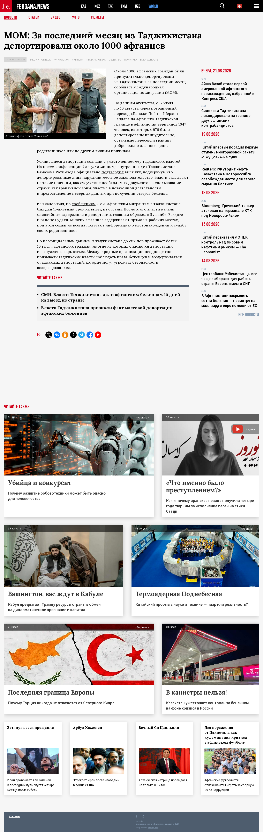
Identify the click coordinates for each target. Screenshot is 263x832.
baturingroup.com (163, 824)
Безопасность (149, 59)
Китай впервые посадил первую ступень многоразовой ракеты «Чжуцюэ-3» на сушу (229, 152)
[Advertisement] (131, 373)
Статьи (34, 17)
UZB (137, 6)
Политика (130, 59)
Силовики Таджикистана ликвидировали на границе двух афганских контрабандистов (225, 118)
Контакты (14, 816)
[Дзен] (73, 334)
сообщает (123, 87)
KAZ (83, 6)
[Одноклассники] (65, 334)
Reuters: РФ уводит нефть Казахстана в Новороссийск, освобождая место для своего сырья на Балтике (228, 176)
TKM (124, 6)
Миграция (77, 59)
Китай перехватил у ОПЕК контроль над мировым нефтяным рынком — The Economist (224, 244)
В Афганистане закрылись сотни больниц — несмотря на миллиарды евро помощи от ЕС (229, 300)
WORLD (153, 6)
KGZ (97, 6)
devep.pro (153, 827)
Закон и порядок (40, 59)
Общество (115, 59)
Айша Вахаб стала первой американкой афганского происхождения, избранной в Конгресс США (227, 91)
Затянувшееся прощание (30, 727)
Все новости (248, 315)
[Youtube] (98, 334)
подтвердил (113, 172)
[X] (48, 334)
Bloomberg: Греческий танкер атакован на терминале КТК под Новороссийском (227, 210)
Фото (76, 17)
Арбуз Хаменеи (87, 727)
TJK (110, 6)
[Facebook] (90, 334)
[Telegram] (81, 334)
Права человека (96, 59)
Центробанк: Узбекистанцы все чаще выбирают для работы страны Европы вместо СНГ (229, 278)
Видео (55, 17)
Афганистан (61, 59)
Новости (10, 17)
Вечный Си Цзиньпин (159, 727)
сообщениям (84, 203)
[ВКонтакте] (57, 334)
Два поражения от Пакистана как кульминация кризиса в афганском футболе (225, 735)
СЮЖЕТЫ (97, 17)
